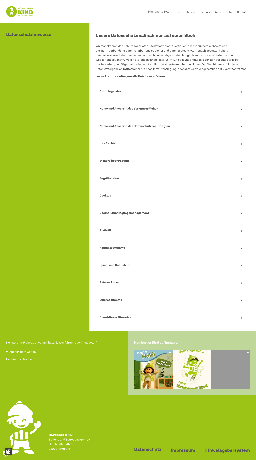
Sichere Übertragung (114, 160)
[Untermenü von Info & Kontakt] (249, 12)
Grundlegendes (110, 91)
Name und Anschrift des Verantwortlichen (129, 108)
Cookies (105, 195)
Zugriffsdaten (109, 178)
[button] (153, 369)
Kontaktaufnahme (112, 247)
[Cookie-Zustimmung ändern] (8, 451)
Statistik (106, 230)
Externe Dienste (111, 300)
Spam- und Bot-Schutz (115, 265)
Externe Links (109, 282)
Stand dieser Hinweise (115, 317)
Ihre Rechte (108, 143)
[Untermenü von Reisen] (209, 12)
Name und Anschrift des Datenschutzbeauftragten (135, 126)
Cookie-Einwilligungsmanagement (124, 213)
